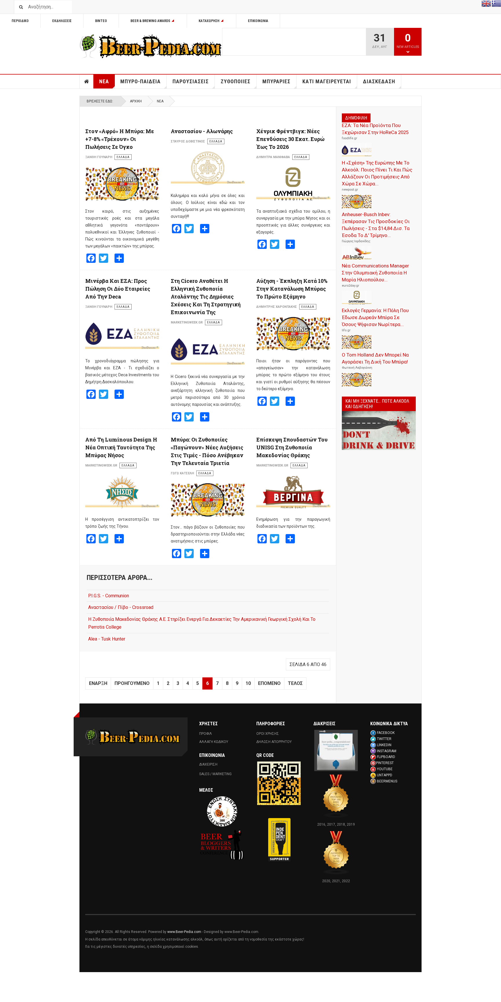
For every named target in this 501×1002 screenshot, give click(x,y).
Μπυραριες (276, 81)
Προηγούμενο (132, 683)
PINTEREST (385, 763)
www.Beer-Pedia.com (184, 932)
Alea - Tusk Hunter (106, 639)
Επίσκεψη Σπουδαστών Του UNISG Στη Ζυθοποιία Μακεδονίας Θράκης (292, 447)
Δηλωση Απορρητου (274, 742)
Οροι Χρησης (267, 734)
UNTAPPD (384, 775)
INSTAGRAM (386, 751)
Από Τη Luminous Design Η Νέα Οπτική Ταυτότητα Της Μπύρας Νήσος (121, 447)
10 (248, 683)
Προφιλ (205, 734)
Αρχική (136, 101)
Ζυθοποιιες (236, 81)
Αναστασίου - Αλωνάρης (202, 131)
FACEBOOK (386, 733)
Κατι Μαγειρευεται (326, 81)
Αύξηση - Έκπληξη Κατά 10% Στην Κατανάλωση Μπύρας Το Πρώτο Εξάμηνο (291, 288)
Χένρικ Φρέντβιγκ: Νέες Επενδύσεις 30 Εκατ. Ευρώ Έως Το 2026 (290, 139)
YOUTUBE (385, 769)
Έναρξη (98, 683)
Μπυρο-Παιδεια (140, 81)
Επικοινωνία (258, 21)
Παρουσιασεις (191, 81)
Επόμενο (269, 683)
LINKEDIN (384, 745)
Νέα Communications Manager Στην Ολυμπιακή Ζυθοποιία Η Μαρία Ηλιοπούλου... (375, 273)
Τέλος (295, 683)
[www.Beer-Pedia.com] (150, 46)
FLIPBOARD (386, 757)
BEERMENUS (387, 781)
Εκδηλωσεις (62, 21)
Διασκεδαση (379, 81)
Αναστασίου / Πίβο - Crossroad (120, 607)
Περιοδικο (20, 21)
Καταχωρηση (209, 21)
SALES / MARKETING (215, 774)
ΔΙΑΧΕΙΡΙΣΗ (208, 764)
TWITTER (384, 739)
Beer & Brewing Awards (150, 21)
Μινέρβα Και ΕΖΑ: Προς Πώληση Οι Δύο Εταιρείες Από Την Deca (117, 288)
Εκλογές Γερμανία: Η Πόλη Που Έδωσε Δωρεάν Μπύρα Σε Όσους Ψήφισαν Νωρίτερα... (375, 317)
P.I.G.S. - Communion (108, 595)
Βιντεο (101, 21)
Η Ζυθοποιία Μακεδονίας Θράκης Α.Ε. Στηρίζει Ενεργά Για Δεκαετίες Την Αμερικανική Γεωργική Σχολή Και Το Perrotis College (201, 623)
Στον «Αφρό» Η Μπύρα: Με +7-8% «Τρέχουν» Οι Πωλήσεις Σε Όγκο (119, 139)
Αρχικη (87, 81)
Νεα (104, 81)
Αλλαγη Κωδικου (213, 742)
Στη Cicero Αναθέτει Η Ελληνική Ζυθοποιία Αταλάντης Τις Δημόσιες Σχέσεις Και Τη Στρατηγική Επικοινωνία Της (206, 296)
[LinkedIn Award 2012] (336, 750)
